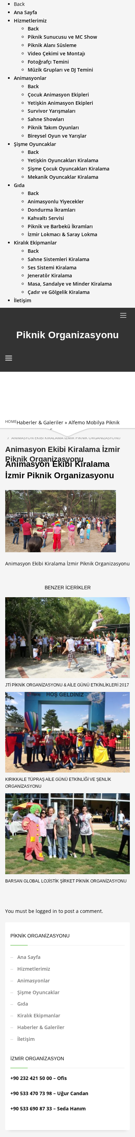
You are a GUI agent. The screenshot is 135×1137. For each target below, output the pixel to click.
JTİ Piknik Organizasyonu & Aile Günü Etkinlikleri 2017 (67, 685)
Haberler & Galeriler (40, 422)
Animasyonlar (33, 980)
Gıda (22, 1003)
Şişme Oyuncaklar (38, 992)
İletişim (26, 1039)
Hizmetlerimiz (33, 968)
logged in (47, 911)
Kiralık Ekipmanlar (38, 1015)
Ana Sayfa (28, 957)
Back (19, 4)
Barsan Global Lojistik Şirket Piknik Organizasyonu (66, 881)
